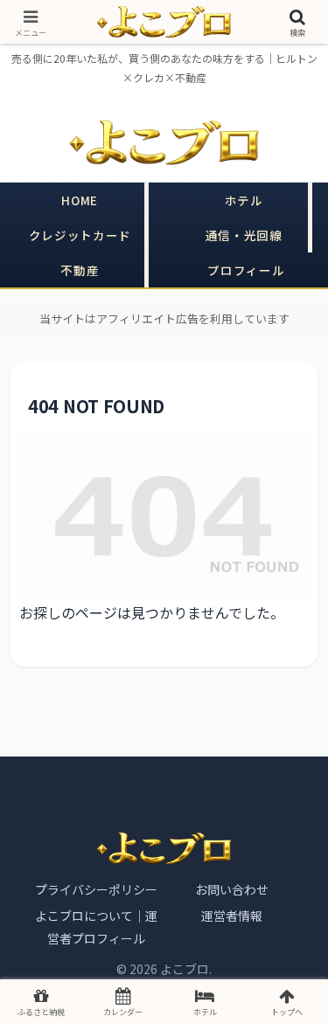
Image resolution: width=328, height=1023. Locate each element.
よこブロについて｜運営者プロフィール (96, 927)
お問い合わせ (232, 889)
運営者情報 (231, 915)
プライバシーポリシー (96, 889)
